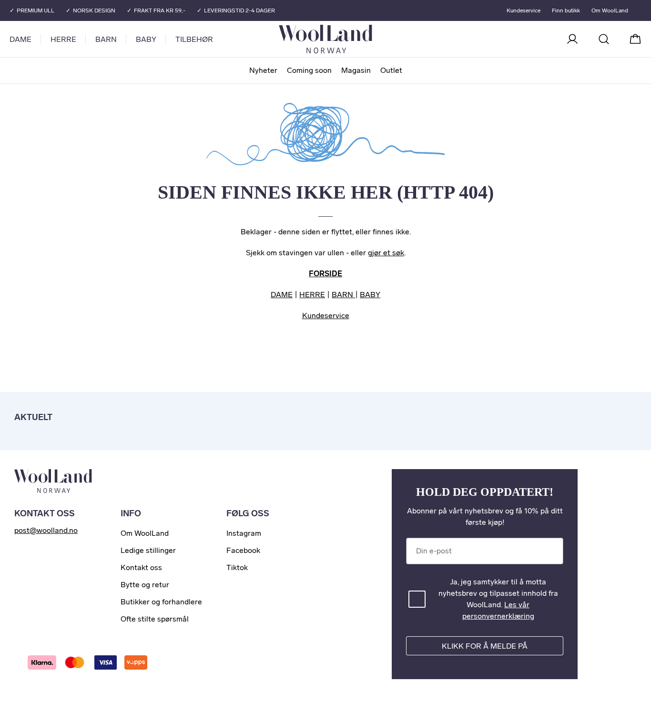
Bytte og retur (145, 584)
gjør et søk (386, 252)
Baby (146, 39)
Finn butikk (566, 10)
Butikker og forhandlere (161, 601)
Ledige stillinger (148, 550)
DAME (282, 294)
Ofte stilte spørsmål (155, 618)
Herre (63, 39)
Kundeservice (523, 10)
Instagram (243, 533)
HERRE (312, 294)
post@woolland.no (46, 530)
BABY (370, 294)
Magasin (356, 70)
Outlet (391, 70)
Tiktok (237, 567)
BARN (343, 294)
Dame (20, 39)
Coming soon (309, 70)
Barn (106, 39)
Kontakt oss (141, 567)
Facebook (243, 550)
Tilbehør (194, 39)
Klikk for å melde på (485, 646)
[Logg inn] (572, 39)
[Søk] (604, 39)
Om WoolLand (609, 10)
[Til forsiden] (364, 39)
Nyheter (263, 70)
